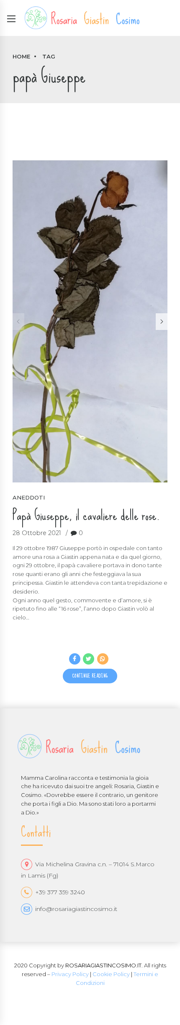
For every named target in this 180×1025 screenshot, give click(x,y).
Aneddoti (29, 497)
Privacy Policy (70, 974)
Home (21, 56)
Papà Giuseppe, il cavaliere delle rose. (86, 515)
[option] (90, 321)
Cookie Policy (111, 974)
